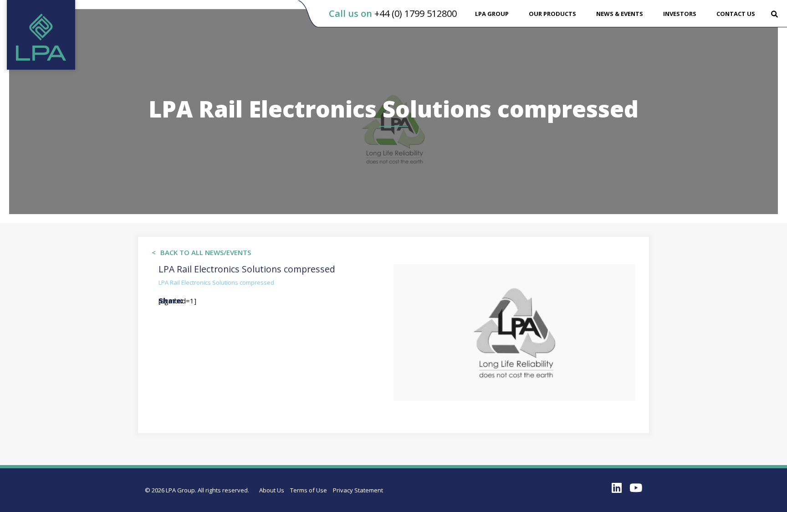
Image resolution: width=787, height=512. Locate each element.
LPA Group (492, 14)
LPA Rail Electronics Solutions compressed (216, 282)
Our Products (552, 14)
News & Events (619, 14)
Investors (679, 14)
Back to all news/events (205, 252)
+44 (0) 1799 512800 (415, 13)
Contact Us (735, 14)
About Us (271, 490)
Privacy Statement (358, 490)
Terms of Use (308, 490)
